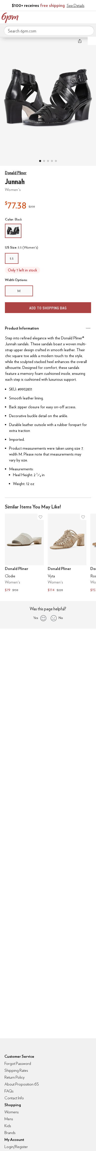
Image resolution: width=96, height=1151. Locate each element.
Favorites (70, 16)
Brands (10, 1132)
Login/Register (16, 1146)
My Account (59, 16)
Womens (11, 1112)
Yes (35, 618)
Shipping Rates (16, 1070)
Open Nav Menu (90, 16)
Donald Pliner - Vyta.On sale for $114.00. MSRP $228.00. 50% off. (67, 553)
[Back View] (52, 161)
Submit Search (88, 30)
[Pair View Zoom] (48, 96)
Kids (7, 1125)
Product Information (22, 328)
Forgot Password (17, 1063)
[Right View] (56, 161)
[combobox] (49, 30)
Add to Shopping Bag (48, 308)
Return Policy (14, 1077)
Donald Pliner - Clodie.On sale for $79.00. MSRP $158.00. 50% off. (24, 553)
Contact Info (14, 1098)
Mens (8, 1119)
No (61, 618)
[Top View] (44, 161)
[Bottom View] (48, 161)
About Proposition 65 (21, 1084)
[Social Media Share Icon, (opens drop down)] (80, 41)
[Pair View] (40, 161)
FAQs (9, 1091)
